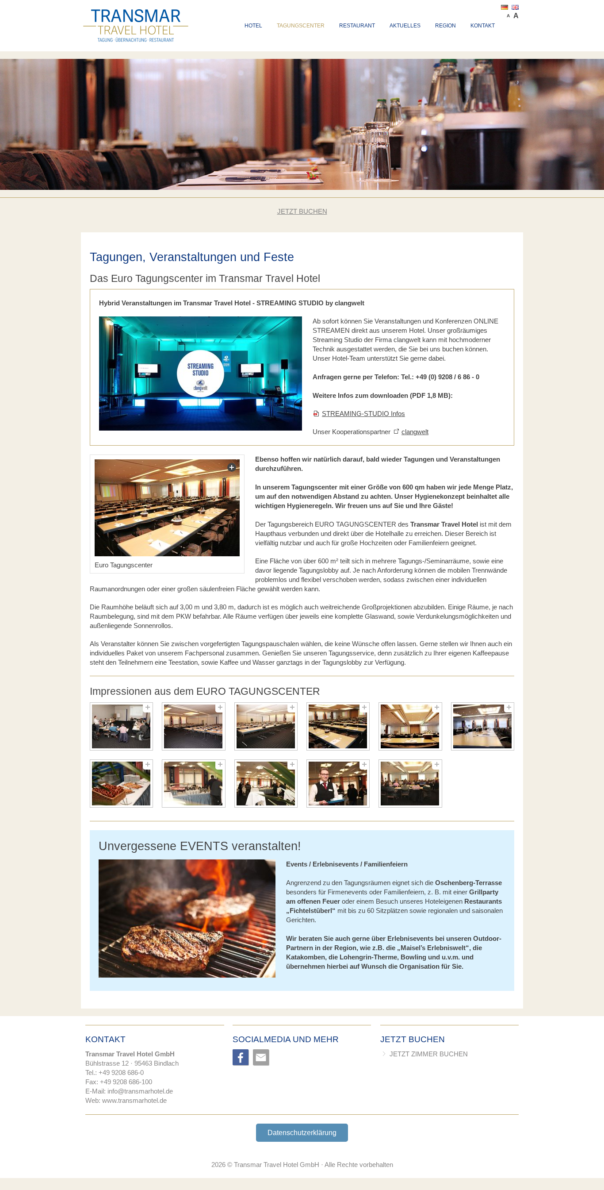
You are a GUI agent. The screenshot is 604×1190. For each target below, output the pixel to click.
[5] (410, 726)
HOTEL (253, 26)
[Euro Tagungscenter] (167, 507)
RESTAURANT (357, 26)
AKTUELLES (405, 26)
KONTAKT (482, 26)
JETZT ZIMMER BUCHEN (429, 1054)
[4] (338, 726)
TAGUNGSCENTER (301, 26)
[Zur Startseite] (136, 12)
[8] (193, 783)
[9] (266, 783)
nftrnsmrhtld (139, 1091)
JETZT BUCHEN (302, 211)
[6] (483, 726)
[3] (266, 726)
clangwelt (414, 431)
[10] (338, 783)
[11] (410, 783)
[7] (121, 783)
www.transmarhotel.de (134, 1100)
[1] (121, 726)
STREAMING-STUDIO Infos (363, 413)
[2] (193, 726)
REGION (445, 26)
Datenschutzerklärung (302, 1132)
